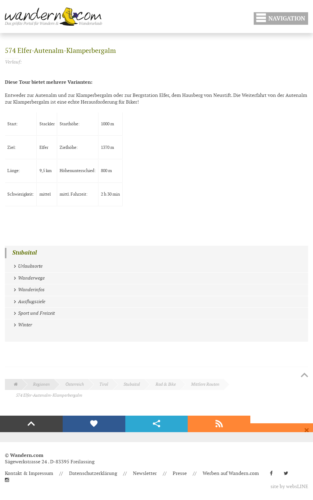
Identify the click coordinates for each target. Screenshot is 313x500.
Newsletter (145, 473)
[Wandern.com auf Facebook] (274, 473)
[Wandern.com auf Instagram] (9, 480)
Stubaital (24, 252)
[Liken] (94, 424)
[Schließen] (306, 430)
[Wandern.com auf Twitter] (288, 473)
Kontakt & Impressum (29, 473)
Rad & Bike (166, 384)
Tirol (103, 384)
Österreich (74, 384)
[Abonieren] (219, 424)
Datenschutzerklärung (93, 473)
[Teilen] (156, 424)
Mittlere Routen (205, 384)
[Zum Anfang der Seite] (304, 375)
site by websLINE (289, 487)
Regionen (41, 384)
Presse (180, 473)
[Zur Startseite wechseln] (53, 16)
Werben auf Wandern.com (231, 473)
